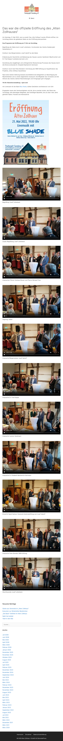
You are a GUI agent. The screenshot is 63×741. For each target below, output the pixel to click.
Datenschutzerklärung (39, 734)
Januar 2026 (6, 650)
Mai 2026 (5, 640)
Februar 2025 (6, 667)
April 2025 (5, 665)
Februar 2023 (6, 705)
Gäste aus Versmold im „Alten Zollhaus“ (15, 608)
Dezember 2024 (7, 670)
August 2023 (6, 692)
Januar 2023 (6, 707)
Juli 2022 (5, 715)
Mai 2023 (5, 697)
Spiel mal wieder (7, 616)
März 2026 (6, 645)
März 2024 (6, 682)
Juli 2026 (5, 635)
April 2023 (5, 700)
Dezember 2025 (7, 652)
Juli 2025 (5, 662)
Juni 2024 (5, 677)
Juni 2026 (5, 637)
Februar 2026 (6, 647)
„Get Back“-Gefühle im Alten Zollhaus (14, 613)
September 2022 (8, 710)
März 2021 (5, 725)
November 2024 (7, 672)
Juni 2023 (5, 695)
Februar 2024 (6, 685)
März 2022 (6, 720)
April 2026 (5, 642)
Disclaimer (28, 734)
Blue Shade (23, 86)
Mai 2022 (5, 717)
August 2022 (6, 712)
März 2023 (6, 702)
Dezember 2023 (7, 687)
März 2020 (6, 727)
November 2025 (7, 655)
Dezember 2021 (7, 722)
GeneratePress (42, 738)
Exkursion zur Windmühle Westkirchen (14, 611)
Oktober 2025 (7, 657)
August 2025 (6, 660)
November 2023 (7, 690)
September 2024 (8, 675)
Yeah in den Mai (7, 618)
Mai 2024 (5, 680)
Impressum (20, 734)
